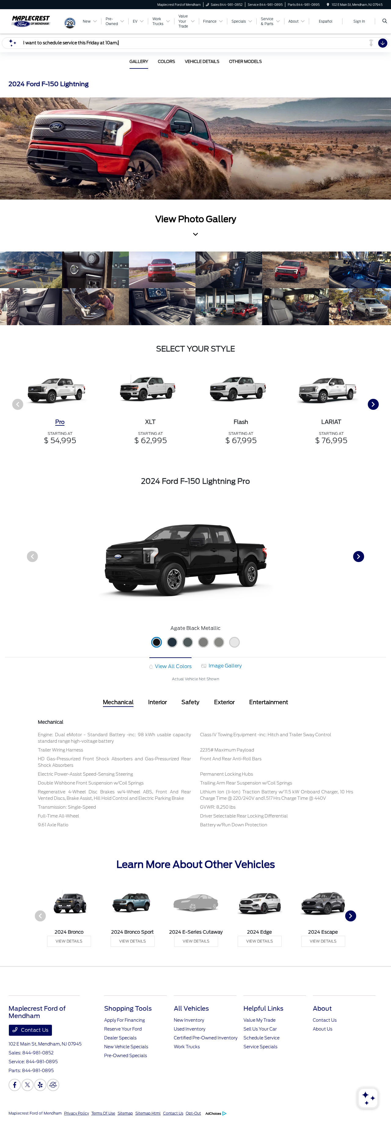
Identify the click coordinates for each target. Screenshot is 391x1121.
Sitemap (125, 1113)
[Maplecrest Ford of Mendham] (36, 21)
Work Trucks (187, 1046)
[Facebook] (15, 1085)
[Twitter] (27, 1085)
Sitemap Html (148, 1113)
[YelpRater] (40, 1085)
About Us (322, 1029)
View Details (69, 941)
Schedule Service (261, 1037)
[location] (328, 4)
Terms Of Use (103, 1113)
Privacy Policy (76, 1113)
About (322, 1008)
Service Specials (260, 1046)
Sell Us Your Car (260, 1029)
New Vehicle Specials (126, 1046)
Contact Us (34, 1030)
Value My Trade (259, 1020)
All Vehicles (191, 1008)
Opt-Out (193, 1113)
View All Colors (173, 666)
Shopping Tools (128, 1008)
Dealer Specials (120, 1037)
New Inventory (189, 1020)
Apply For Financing (124, 1020)
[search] (384, 21)
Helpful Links (263, 1008)
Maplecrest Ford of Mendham (35, 1113)
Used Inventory (189, 1029)
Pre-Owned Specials (125, 1055)
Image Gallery (224, 666)
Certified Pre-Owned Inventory (205, 1037)
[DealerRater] (53, 1085)
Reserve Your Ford (123, 1029)
